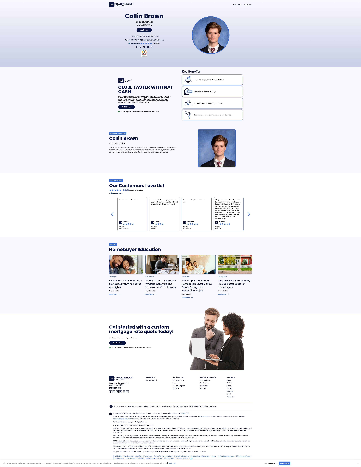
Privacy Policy (139, 456)
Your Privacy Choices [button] (182, 458)
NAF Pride (176, 388)
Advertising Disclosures (182, 456)
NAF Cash (203, 388)
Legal (229, 394)
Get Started (126, 107)
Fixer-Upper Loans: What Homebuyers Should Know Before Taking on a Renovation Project (197, 285)
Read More (113, 294)
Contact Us (231, 397)
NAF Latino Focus (178, 380)
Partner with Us (205, 380)
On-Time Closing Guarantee (226, 456)
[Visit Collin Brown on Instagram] (152, 47)
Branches (230, 391)
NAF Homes (203, 386)
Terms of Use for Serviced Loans (164, 456)
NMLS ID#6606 (117, 456)
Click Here (154, 36)
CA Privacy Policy (169, 458)
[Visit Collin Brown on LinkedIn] (140, 47)
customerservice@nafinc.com (122, 418)
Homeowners (149, 276)
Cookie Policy (140, 458)
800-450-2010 (195, 406)
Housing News (222, 276)
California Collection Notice (154, 458)
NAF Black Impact (179, 386)
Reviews (229, 383)
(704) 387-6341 (136, 40)
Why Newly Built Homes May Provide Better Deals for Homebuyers (234, 284)
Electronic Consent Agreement (200, 456)
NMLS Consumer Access (243, 456)
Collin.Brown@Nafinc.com (155, 40)
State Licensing (128, 456)
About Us (230, 380)
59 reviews (156, 43)
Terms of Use (148, 456)
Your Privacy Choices (270, 463)
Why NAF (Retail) (151, 380)
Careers (229, 388)
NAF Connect (204, 383)
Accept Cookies (284, 463)
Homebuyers (113, 276)
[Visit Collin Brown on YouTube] (148, 47)
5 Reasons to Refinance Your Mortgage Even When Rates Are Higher (125, 284)
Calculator (237, 4)
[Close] (358, 463)
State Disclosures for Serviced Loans (124, 458)
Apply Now (248, 4)
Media (229, 386)
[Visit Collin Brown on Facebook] (136, 47)
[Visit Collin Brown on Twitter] (144, 47)
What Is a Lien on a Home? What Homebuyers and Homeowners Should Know (160, 284)
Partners (213, 456)
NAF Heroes (176, 383)
